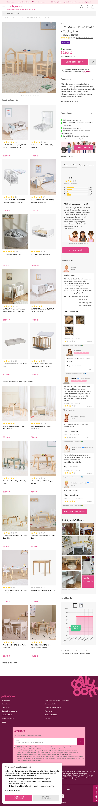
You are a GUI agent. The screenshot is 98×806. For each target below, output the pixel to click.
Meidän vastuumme (51, 715)
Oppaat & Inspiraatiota (9, 711)
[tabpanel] (29, 57)
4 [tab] (28, 95)
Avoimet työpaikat (8, 718)
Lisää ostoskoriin (74, 61)
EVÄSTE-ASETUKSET (46, 798)
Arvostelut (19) (70, 165)
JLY (62, 23)
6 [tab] (33, 95)
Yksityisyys (48, 711)
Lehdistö (47, 718)
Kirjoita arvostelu (75, 250)
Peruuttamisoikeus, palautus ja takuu (57, 700)
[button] (4, 7)
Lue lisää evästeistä (12, 790)
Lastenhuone (7, 18)
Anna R (73, 378)
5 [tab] (31, 95)
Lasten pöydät (44, 18)
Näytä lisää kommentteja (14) (74, 511)
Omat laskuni (6, 707)
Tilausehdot (6, 704)
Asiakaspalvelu (6, 700)
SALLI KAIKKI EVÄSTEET (18, 798)
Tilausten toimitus (50, 704)
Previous (4, 57)
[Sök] (4, 13)
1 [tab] (21, 95)
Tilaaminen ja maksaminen (53, 707)
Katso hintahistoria (68, 56)
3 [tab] (26, 95)
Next (54, 57)
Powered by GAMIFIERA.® (70, 589)
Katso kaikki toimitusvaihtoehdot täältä (75, 653)
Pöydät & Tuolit (32, 18)
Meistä (4, 722)
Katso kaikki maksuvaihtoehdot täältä (74, 651)
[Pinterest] (62, 796)
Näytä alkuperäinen (71, 311)
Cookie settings (7, 715)
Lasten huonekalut (19, 18)
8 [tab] (38, 95)
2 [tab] (23, 95)
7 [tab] (35, 95)
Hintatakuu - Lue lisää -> (72, 128)
